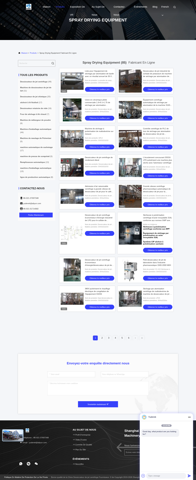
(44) (35, 130)
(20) (35, 96)
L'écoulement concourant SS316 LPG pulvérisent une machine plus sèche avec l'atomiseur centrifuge (157, 160)
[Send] (189, 476)
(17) (31, 102)
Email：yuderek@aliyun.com (34, 442)
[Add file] (143, 476)
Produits (60, 6)
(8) (36, 177)
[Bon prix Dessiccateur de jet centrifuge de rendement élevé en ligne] (72, 167)
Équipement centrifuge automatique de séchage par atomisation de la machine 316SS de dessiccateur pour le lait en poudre (157, 105)
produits (33, 53)
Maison (47, 6)
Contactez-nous (119, 8)
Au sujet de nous (98, 8)
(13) (34, 162)
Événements (140, 6)
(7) (34, 114)
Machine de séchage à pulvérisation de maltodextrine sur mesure (99, 131)
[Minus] (189, 417)
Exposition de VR (77, 8)
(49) (35, 82)
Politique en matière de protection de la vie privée (26, 477)
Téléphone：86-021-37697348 (35, 438)
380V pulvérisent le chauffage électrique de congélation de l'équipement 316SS (97, 291)
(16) (35, 108)
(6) (35, 121)
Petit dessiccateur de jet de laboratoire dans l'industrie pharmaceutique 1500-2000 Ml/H (157, 262)
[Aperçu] (28, 7)
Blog (155, 6)
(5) (35, 139)
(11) (35, 89)
